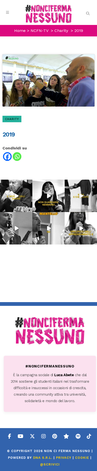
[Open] (16, 196)
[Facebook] (7, 156)
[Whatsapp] (17, 156)
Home (20, 30)
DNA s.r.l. (43, 458)
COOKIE (82, 458)
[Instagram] (29, 209)
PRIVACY (63, 458)
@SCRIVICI (50, 464)
